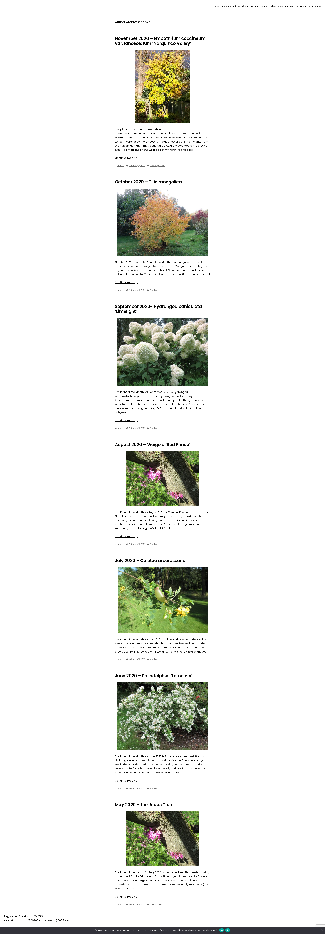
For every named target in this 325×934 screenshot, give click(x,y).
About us (226, 6)
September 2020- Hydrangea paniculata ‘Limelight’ (158, 309)
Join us (236, 6)
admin (120, 165)
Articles (289, 6)
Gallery (272, 6)
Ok (222, 930)
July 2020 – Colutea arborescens (150, 561)
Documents (301, 6)
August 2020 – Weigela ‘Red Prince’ (152, 445)
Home (216, 6)
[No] (322, 930)
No (228, 930)
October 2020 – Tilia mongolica (148, 182)
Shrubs (153, 290)
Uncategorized (157, 165)
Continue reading (134, 158)
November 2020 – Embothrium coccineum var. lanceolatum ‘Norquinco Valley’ (160, 40)
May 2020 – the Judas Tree (143, 805)
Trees (153, 904)
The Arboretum (250, 6)
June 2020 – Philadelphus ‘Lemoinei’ (153, 676)
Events (263, 6)
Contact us (315, 6)
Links (280, 6)
